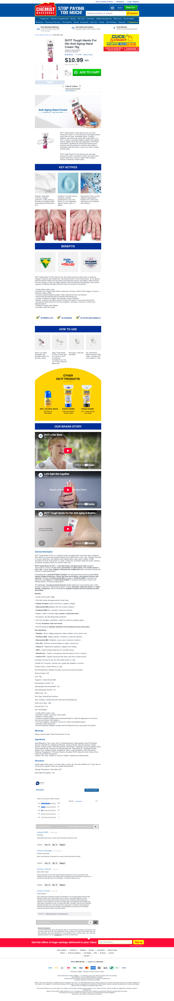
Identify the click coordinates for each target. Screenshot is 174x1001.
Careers (111, 953)
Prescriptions (67, 22)
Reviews (103, 953)
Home (37, 35)
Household (84, 22)
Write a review (88, 54)
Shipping (83, 950)
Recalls (86, 956)
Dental (76, 22)
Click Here (99, 962)
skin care (81, 19)
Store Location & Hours (104, 2)
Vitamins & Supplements (60, 19)
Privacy (62, 953)
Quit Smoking (111, 22)
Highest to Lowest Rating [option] (81, 826)
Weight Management (104, 19)
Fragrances (44, 19)
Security (91, 950)
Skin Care (48, 35)
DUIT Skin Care (58, 35)
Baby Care (118, 19)
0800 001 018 (80, 962)
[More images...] (50, 82)
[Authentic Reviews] (40, 783)
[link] (74, 55)
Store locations (62, 950)
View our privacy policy (136, 945)
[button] (87, 72)
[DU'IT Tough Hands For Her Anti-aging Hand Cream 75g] (68, 111)
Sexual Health (128, 19)
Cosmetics (90, 19)
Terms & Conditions (74, 953)
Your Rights (87, 953)
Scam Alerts (101, 950)
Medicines (39, 22)
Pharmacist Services (52, 22)
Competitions (132, 22)
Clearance (122, 22)
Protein (101, 22)
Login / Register (133, 2)
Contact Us (73, 950)
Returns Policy (112, 950)
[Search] (132, 13)
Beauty (73, 19)
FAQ (95, 953)
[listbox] (81, 826)
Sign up (138, 942)
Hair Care (93, 22)
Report (62, 845)
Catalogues (120, 2)
